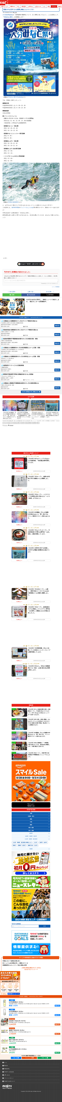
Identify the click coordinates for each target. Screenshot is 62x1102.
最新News (12, 6)
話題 (49, 6)
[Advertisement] (31, 440)
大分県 (15, 12)
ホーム (5, 1062)
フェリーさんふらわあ (27, 207)
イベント (54, 6)
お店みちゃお (38, 6)
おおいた (10, 422)
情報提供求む (7, 1068)
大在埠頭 (34, 422)
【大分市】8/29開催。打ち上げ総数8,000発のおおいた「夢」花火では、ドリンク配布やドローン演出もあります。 (39, 734)
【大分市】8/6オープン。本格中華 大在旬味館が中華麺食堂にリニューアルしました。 (39, 754)
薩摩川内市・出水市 (32, 845)
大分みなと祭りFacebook (15, 97)
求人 (18, 6)
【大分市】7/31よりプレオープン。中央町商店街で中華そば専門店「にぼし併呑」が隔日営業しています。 (39, 532)
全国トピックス (4, 6)
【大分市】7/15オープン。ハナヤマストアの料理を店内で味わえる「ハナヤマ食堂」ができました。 (39, 496)
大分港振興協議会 (8, 14)
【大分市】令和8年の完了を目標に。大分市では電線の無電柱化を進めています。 (39, 550)
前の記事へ (13, 291)
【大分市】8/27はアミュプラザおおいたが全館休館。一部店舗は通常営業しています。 (39, 460)
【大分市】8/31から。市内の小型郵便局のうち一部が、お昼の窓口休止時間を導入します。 (39, 668)
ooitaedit (11, 425)
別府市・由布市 (43, 842)
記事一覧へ (31, 291)
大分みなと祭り (8, 17)
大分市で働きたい (24, 317)
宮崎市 (14, 845)
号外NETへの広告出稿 (9, 1071)
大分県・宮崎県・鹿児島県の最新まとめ (22, 842)
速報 (59, 6)
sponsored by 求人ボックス (37, 317)
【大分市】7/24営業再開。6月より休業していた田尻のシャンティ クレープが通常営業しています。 (39, 650)
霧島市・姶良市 (22, 845)
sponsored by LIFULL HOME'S (36, 996)
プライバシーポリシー (9, 1078)
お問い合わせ (7, 1075)
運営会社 (6, 1065)
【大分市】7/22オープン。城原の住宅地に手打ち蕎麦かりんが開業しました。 (39, 478)
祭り (38, 422)
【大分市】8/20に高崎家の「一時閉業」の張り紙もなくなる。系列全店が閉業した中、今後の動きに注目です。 (39, 744)
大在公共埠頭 (28, 422)
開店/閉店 (24, 6)
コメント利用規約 (55, 286)
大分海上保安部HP (13, 202)
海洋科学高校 (15, 207)
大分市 (22, 422)
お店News (30, 6)
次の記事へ (49, 291)
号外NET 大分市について (9, 1081)
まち (44, 6)
